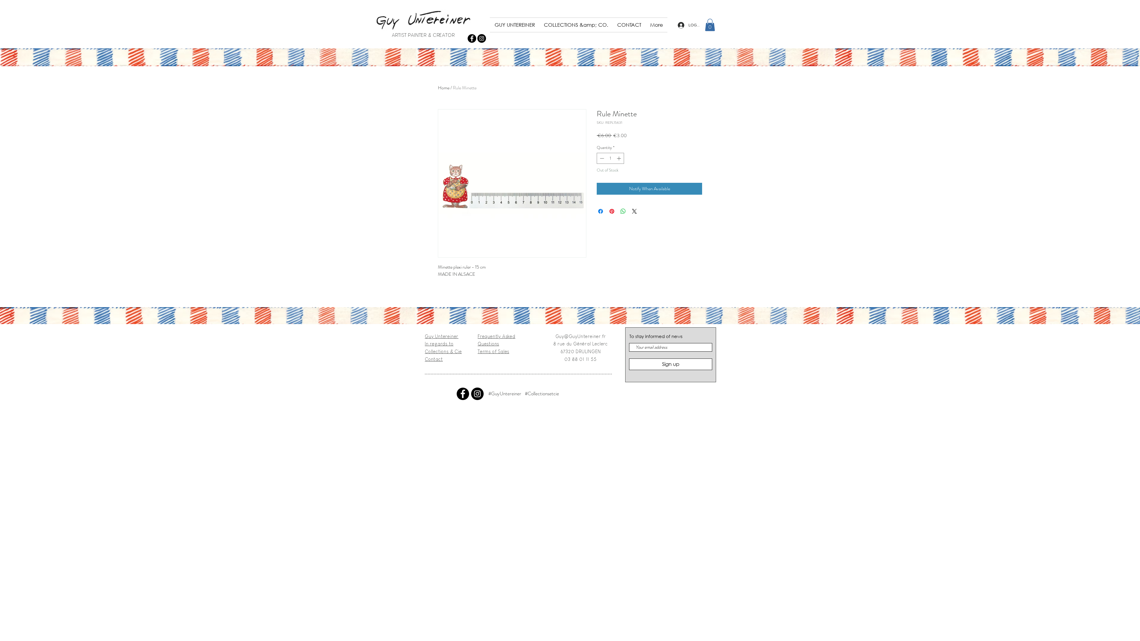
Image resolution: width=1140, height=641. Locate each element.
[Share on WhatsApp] (623, 211)
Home (443, 87)
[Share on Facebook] (600, 211)
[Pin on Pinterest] (611, 211)
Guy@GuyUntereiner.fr (580, 336)
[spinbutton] (610, 158)
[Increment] (619, 158)
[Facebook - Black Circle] (472, 38)
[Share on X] (634, 211)
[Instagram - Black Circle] (481, 38)
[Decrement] (601, 158)
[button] (710, 25)
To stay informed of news (656, 336)
